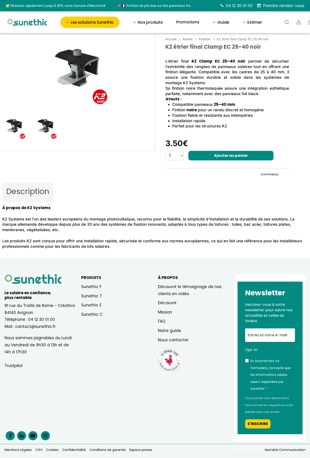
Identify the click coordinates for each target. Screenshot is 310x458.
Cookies (52, 450)
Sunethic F (91, 286)
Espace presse (140, 450)
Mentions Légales (18, 450)
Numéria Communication (285, 450)
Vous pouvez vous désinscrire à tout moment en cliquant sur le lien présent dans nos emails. (269, 405)
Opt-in (251, 349)
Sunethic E (91, 305)
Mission (165, 312)
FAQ (161, 321)
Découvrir (167, 303)
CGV (38, 450)
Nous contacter (173, 340)
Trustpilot (14, 365)
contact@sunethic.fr (35, 326)
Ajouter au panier (231, 155)
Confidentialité (74, 450)
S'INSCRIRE (258, 423)
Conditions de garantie (107, 450)
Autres (187, 39)
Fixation (204, 39)
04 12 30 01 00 (41, 319)
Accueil (170, 39)
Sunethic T (91, 296)
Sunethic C (92, 314)
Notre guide (169, 330)
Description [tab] (27, 191)
